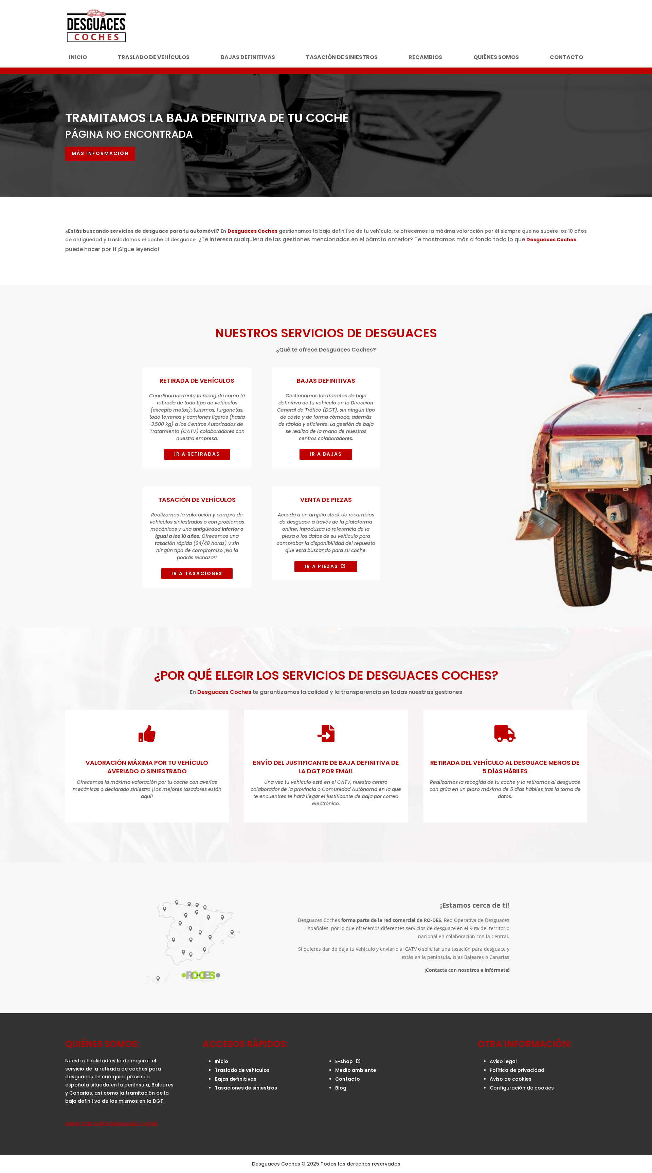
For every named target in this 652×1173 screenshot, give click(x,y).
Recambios (425, 58)
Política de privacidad (517, 1070)
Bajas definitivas (248, 58)
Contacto (566, 58)
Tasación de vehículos (197, 499)
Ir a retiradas (197, 454)
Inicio (78, 58)
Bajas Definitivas (326, 380)
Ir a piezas (321, 566)
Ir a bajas (326, 454)
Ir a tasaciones (196, 573)
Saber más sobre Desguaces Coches (111, 1123)
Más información (100, 153)
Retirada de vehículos (197, 380)
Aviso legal (503, 1061)
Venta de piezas (326, 499)
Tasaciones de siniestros (246, 1087)
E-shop (344, 1061)
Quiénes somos (496, 58)
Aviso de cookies (510, 1079)
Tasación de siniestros (342, 58)
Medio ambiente (355, 1070)
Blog (340, 1087)
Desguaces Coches (252, 231)
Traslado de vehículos (153, 58)
